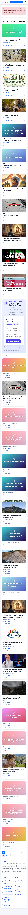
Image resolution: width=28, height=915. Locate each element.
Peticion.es (4, 2)
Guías (4, 877)
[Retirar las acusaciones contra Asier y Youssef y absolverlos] (14, 260)
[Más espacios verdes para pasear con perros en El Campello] (14, 85)
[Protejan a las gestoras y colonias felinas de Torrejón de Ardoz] (14, 110)
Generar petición (14, 341)
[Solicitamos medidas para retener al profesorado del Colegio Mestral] (14, 160)
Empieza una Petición (16, 2)
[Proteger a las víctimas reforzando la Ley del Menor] (14, 185)
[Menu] (25, 2)
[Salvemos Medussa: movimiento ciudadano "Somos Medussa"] (14, 210)
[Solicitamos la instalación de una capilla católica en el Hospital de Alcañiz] (14, 235)
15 (6, 855)
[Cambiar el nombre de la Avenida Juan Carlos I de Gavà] (14, 285)
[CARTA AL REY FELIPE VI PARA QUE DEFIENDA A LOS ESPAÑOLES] (14, 35)
